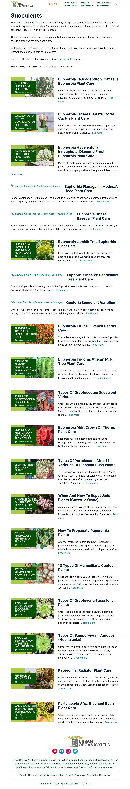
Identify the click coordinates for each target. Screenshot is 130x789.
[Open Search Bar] (116, 4)
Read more (96, 132)
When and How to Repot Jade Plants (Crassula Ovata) (84, 497)
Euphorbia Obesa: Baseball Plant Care (93, 216)
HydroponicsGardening (104, 4)
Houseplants (65, 59)
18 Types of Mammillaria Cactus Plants (85, 567)
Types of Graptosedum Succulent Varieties (87, 394)
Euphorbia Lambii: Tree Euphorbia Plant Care (87, 244)
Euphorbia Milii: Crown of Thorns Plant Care (86, 429)
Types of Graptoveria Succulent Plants (85, 602)
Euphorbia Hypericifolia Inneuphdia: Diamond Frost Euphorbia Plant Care (81, 151)
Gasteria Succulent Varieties (90, 302)
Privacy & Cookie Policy (51, 775)
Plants (53, 4)
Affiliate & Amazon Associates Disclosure (88, 775)
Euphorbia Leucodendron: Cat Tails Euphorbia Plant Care (88, 81)
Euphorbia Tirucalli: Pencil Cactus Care (87, 328)
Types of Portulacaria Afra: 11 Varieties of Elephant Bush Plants (87, 462)
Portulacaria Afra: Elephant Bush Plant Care (86, 705)
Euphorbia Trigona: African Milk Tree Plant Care (85, 361)
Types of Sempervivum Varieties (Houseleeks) (86, 637)
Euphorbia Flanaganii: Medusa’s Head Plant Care (92, 188)
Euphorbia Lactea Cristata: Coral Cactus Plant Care (86, 116)
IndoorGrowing (86, 4)
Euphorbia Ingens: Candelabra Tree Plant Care (93, 277)
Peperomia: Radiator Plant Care (84, 670)
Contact (32, 775)
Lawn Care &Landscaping (70, 4)
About (23, 775)
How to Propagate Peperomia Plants (83, 532)
